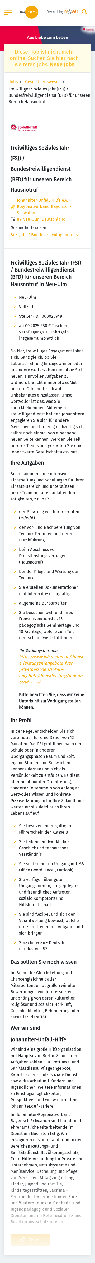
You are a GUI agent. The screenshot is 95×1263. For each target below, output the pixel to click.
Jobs (14, 81)
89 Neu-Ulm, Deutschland (41, 219)
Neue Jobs (62, 64)
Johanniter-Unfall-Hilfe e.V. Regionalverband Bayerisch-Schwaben (44, 206)
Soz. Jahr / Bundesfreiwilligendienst (45, 234)
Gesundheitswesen (43, 81)
